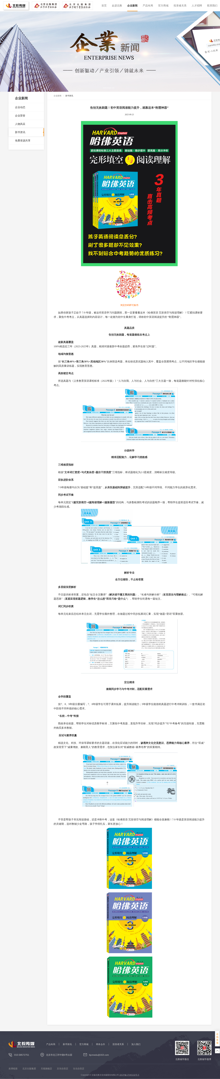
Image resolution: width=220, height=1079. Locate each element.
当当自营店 (78, 1068)
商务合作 (100, 1044)
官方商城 (163, 5)
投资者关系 (180, 5)
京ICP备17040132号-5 (129, 1075)
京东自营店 (62, 1068)
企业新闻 (132, 5)
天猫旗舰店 (46, 1068)
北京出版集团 (29, 1068)
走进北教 (117, 5)
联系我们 (212, 5)
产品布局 (148, 5)
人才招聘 (197, 5)
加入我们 (135, 1044)
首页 (104, 5)
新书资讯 (67, 1044)
